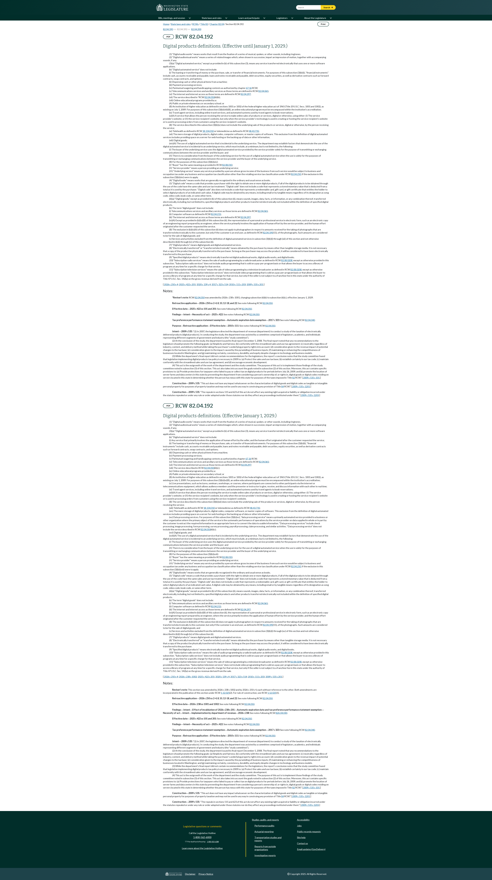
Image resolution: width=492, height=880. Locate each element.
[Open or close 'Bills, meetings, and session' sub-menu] (189, 18)
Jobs (299, 825)
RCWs (195, 24)
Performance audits (264, 825)
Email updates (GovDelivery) (311, 849)
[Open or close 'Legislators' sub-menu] (292, 18)
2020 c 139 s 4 (204, 284)
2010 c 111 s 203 (237, 284)
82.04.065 (263, 91)
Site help (301, 837)
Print (323, 24)
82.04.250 (296, 174)
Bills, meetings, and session (171, 18)
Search (327, 7)
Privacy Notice (205, 874)
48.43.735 (254, 131)
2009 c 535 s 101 (311, 377)
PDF (168, 36)
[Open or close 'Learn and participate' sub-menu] (264, 18)
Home (166, 24)
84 (282, 386)
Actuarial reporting (264, 831)
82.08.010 (227, 164)
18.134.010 (208, 131)
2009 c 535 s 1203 (310, 395)
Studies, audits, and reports (265, 819)
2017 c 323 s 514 (220, 284)
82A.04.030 (281, 713)
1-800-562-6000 (202, 837)
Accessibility (303, 819)
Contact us (302, 843)
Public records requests (309, 831)
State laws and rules (212, 18)
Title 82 (204, 24)
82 (293, 377)
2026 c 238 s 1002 (188, 676)
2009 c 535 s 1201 (301, 386)
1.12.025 (225, 692)
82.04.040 (310, 320)
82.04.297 (246, 94)
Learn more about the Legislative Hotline (202, 848)
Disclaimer (190, 874)
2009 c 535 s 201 (255, 284)
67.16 (249, 88)
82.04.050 (209, 97)
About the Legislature (315, 18)
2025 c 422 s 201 (187, 284)
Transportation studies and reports (267, 839)
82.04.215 (216, 214)
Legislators (282, 18)
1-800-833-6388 (213, 842)
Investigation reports (265, 855)
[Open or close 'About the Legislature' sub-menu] (330, 18)
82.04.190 (168, 29)
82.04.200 (196, 29)
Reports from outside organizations (265, 848)
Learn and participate (249, 18)
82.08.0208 (286, 260)
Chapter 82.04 (217, 24)
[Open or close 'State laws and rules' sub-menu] (226, 18)
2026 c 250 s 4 (171, 284)
